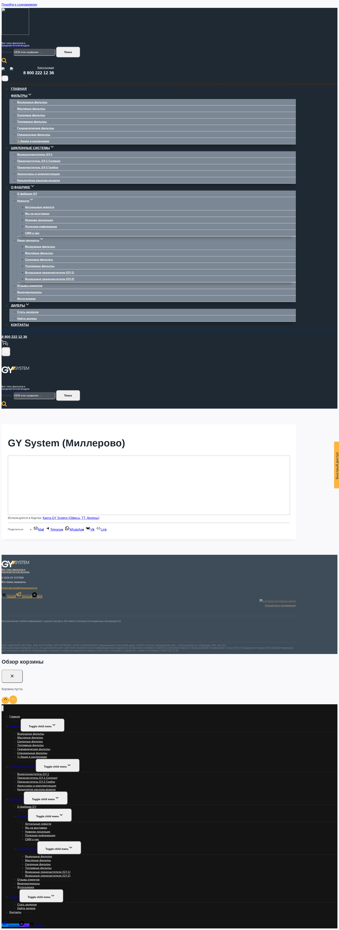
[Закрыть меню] (3, 708)
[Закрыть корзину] (12, 676)
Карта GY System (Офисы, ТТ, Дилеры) (71, 518)
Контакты (20, 325)
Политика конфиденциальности (19, 588)
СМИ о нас (32, 233)
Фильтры (15, 726)
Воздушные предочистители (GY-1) (49, 272)
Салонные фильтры (31, 115)
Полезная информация (41, 226)
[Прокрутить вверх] (5, 700)
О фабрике (16, 799)
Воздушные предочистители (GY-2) (49, 279)
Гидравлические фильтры (35, 128)
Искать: (7, 52)
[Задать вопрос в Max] (13, 70)
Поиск (68, 52)
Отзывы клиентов (29, 285)
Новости (22, 816)
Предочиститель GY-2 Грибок (37, 167)
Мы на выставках (37, 213)
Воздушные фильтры (32, 102)
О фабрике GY (27, 193)
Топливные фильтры (32, 121)
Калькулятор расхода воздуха (38, 180)
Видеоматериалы (29, 292)
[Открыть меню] (6, 351)
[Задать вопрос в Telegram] (5, 70)
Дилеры (14, 897)
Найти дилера (27, 318)
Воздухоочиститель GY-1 (34, 154)
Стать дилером (27, 312)
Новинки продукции (39, 220)
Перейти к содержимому (19, 4)
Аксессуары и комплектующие (38, 173)
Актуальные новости (39, 207)
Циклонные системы (22, 766)
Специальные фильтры (33, 134)
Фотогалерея (26, 298)
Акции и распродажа (33, 141)
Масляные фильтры (31, 108)
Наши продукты (27, 848)
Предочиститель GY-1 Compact (38, 160)
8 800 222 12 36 (38, 72)
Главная (19, 89)
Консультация (45, 67)
